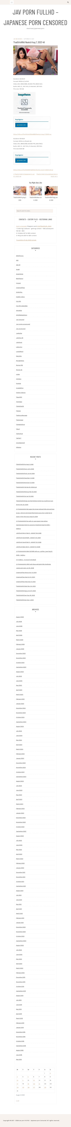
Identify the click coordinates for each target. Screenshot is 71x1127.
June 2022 (19, 845)
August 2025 (20, 671)
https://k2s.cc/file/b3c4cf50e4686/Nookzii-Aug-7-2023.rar (32, 134)
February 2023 (20, 808)
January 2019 (20, 1027)
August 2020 (20, 945)
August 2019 (19, 995)
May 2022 (19, 849)
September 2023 (21, 776)
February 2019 (20, 1023)
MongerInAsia (20, 360)
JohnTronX (19, 342)
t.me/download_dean (44, 226)
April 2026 (19, 635)
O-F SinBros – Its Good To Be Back (26, 559)
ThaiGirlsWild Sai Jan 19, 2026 (24, 496)
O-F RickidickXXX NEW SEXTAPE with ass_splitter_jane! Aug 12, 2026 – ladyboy (34, 553)
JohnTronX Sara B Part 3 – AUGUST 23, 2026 (28, 542)
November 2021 (20, 877)
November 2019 (20, 982)
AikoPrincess (19, 255)
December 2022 (21, 817)
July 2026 (19, 621)
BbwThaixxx (19, 278)
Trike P (18, 429)
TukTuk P (18, 438)
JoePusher (19, 333)
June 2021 (19, 900)
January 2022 (20, 868)
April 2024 (19, 744)
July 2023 (19, 785)
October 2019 (20, 986)
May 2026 (19, 630)
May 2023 (19, 795)
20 (34, 1084)
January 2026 (20, 649)
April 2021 (19, 909)
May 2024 (19, 740)
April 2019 (19, 1014)
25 (23, 1087)
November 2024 (21, 712)
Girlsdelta (19, 310)
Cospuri (18, 283)
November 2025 (21, 658)
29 (45, 1087)
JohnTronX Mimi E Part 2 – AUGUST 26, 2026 (28, 533)
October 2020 (20, 936)
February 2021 (20, 918)
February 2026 (20, 644)
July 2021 (19, 895)
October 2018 (20, 1041)
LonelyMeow (19, 351)
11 (22, 1080)
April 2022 (19, 854)
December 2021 (20, 872)
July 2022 (19, 840)
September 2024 (21, 722)
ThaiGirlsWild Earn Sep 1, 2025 (25, 600)
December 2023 (21, 763)
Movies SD (19, 370)
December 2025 (21, 653)
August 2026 (20, 617)
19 (28, 1084)
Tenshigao (19, 401)
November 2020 (21, 931)
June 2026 (19, 626)
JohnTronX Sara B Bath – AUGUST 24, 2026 (28, 537)
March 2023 (19, 804)
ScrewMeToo (19, 388)
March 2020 (19, 968)
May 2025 (19, 685)
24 (17, 1087)
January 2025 (20, 703)
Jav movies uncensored (23, 324)
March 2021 (19, 913)
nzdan (18, 374)
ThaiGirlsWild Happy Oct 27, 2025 (26, 591)
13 (34, 1080)
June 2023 (19, 790)
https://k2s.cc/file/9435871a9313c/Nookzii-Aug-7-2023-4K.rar (33, 170)
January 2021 (20, 922)
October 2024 (20, 717)
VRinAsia (18, 447)
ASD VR (18, 265)
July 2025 (19, 676)
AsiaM (18, 269)
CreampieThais (20, 287)
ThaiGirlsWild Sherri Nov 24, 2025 (26, 586)
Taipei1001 (19, 397)
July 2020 (19, 950)
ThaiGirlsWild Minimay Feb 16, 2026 (26, 491)
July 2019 (19, 1000)
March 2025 (19, 694)
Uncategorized (20, 443)
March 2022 (19, 858)
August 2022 (20, 836)
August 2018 (19, 1050)
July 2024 (19, 731)
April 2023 (19, 799)
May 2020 (19, 959)
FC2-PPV (18, 301)
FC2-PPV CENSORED (21, 306)
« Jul (17, 1100)
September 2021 (21, 886)
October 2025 (20, 662)
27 (34, 1087)
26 (28, 1087)
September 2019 (21, 991)
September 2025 (21, 667)
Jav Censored (20, 319)
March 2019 (19, 1018)
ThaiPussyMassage (21, 415)
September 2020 (21, 941)
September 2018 (21, 1045)
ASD (17, 260)
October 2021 (20, 881)
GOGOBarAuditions (21, 315)
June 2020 (19, 954)
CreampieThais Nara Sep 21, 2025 (26, 581)
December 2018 (20, 1032)
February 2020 (20, 972)
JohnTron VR (19, 338)
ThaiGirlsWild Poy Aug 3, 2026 (24, 464)
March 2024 (19, 749)
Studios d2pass (21, 392)
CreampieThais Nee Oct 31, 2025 (25, 577)
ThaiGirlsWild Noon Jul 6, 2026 (25, 469)
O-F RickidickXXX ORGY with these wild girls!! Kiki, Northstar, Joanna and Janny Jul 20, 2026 (33, 566)
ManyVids (19, 356)
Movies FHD (19, 365)
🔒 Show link (21, 125)
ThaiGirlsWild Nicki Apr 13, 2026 (25, 482)
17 (17, 1084)
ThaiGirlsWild (20, 406)
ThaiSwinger (19, 420)
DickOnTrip (19, 292)
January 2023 (20, 813)
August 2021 (19, 890)
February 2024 (20, 754)
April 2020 (19, 963)
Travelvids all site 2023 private (26, 240)
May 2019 (19, 1009)
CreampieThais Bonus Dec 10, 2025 (26, 572)
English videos (20, 297)
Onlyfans (18, 379)
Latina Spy (19, 347)
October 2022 (20, 827)
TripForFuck (19, 433)
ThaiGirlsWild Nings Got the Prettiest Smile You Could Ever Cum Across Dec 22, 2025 (34, 502)
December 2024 (21, 708)
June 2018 (19, 1055)
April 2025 (19, 690)
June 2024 (19, 735)
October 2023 (20, 772)
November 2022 (21, 822)
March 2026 (19, 639)
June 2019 (19, 1004)
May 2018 (19, 1059)
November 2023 (21, 767)
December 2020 (21, 927)
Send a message (21, 226)
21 (39, 1084)
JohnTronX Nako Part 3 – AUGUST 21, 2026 (28, 547)
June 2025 (19, 681)
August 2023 (20, 781)
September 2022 (21, 831)
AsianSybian (19, 274)
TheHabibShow (20, 424)
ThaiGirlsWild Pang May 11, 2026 (25, 478)
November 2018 (20, 1036)
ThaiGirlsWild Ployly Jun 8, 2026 (25, 473)
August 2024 (20, 726)
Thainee (18, 411)
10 (17, 1080)
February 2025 (20, 699)
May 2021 (19, 904)
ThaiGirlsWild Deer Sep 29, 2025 (25, 595)
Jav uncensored (17, 39)
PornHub (18, 383)
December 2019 (20, 977)
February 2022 (20, 863)
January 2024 (20, 758)
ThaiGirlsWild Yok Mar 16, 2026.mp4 (26, 487)
